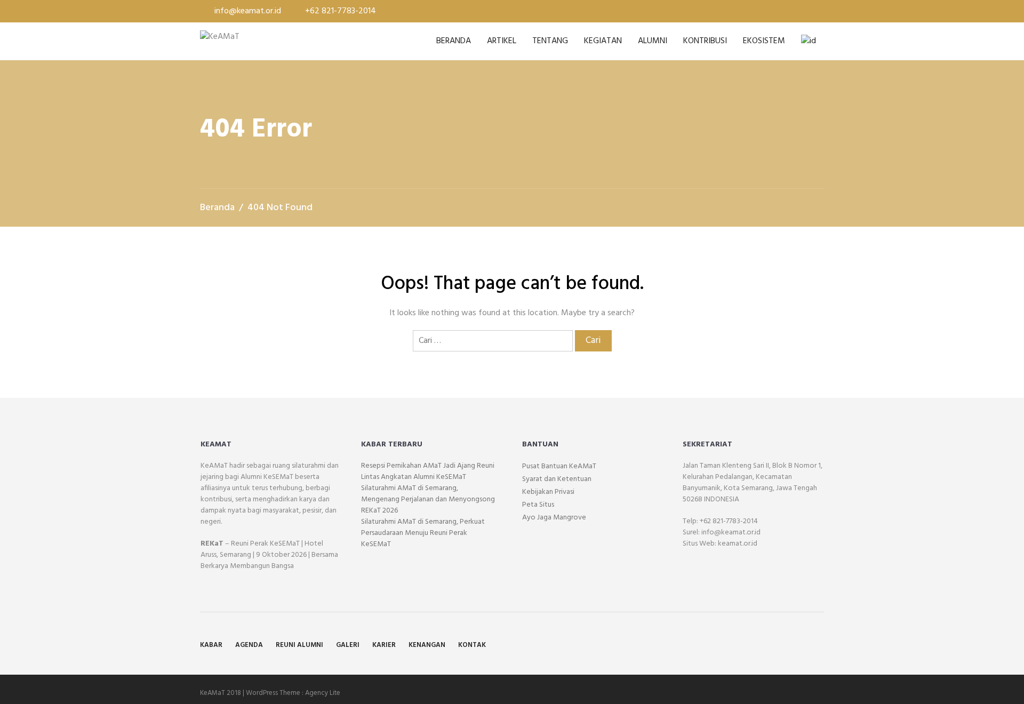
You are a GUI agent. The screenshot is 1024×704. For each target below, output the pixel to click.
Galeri (347, 645)
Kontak (472, 645)
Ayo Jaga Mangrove (554, 517)
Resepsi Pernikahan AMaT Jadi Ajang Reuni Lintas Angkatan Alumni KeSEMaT (427, 471)
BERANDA (453, 41)
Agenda (249, 645)
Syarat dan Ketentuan (556, 479)
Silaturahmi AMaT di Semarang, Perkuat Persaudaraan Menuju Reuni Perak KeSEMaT (423, 533)
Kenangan (427, 645)
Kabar (211, 645)
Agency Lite (322, 693)
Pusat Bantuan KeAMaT (559, 466)
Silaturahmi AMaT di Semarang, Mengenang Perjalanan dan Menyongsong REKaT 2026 (428, 499)
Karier (384, 645)
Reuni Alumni (299, 645)
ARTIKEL (501, 41)
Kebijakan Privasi (548, 492)
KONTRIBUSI (705, 41)
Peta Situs (538, 504)
